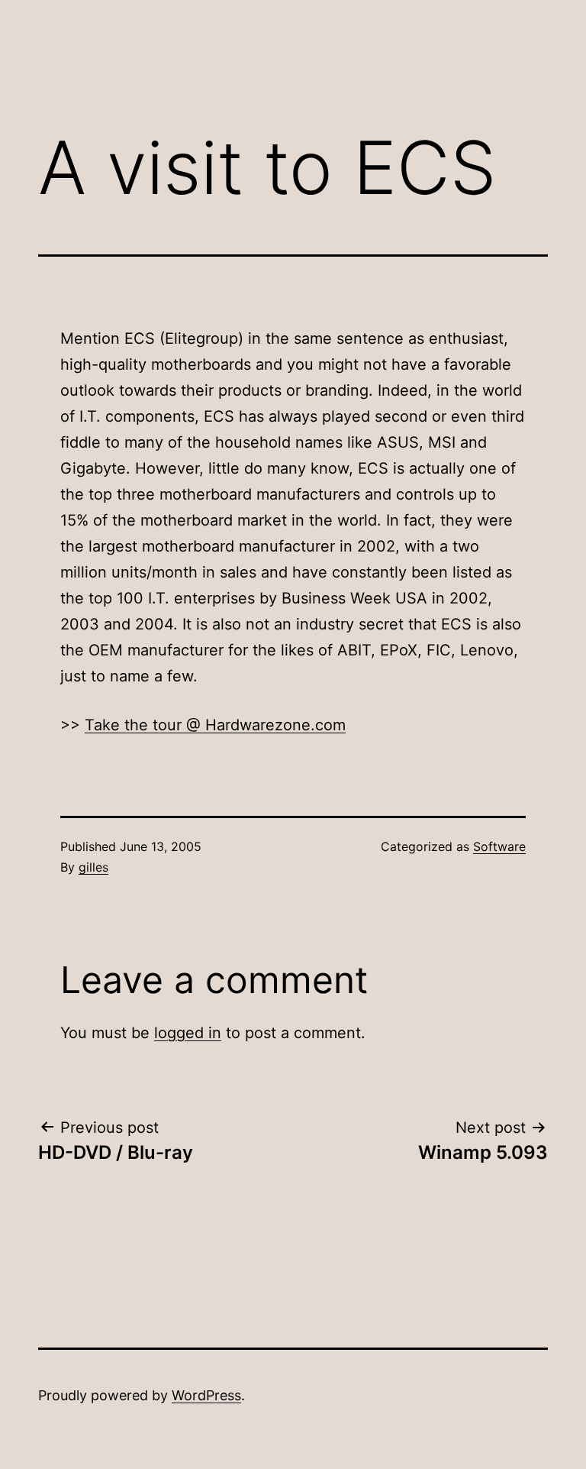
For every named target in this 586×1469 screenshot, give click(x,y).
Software (499, 846)
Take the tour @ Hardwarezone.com (215, 725)
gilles (93, 867)
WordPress (206, 1395)
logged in (187, 1033)
